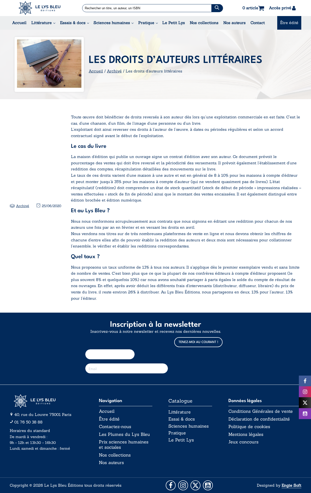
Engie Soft (291, 485)
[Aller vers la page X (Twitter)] (195, 485)
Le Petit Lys (173, 22)
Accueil (19, 22)
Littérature (41, 22)
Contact (258, 22)
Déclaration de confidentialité (259, 419)
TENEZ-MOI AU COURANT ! (198, 342)
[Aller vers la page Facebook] (171, 485)
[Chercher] (217, 8)
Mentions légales (245, 434)
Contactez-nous (115, 426)
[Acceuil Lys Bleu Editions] (39, 8)
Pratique (146, 22)
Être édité (289, 22)
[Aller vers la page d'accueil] (46, 401)
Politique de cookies (249, 426)
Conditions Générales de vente (260, 411)
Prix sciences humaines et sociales (123, 444)
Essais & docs (73, 22)
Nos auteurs (234, 22)
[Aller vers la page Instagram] (183, 485)
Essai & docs (181, 419)
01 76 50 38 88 (28, 422)
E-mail (127, 343)
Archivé (114, 71)
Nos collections (204, 22)
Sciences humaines (112, 22)
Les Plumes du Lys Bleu (124, 434)
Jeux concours (243, 442)
